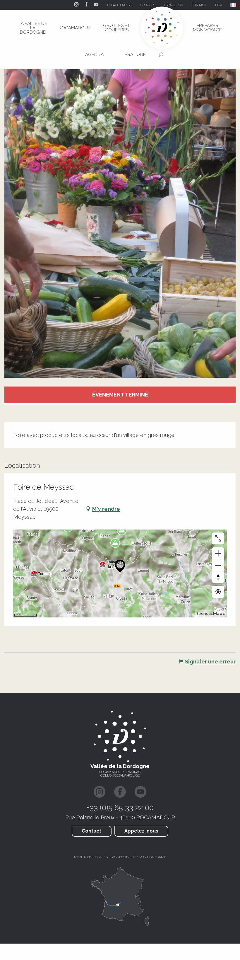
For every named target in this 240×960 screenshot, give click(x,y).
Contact (91, 831)
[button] (233, 5)
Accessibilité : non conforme (139, 857)
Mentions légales (91, 857)
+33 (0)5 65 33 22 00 (120, 807)
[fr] (233, 5)
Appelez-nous (141, 831)
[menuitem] (32, 27)
